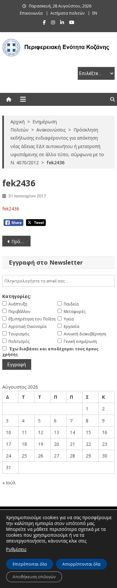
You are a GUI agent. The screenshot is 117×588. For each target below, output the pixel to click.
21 (72, 444)
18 (24, 444)
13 (56, 432)
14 (72, 432)
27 (56, 456)
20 (56, 444)
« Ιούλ (9, 483)
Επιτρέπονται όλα (30, 564)
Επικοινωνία (31, 13)
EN (94, 13)
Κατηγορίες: (16, 296)
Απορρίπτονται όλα (81, 564)
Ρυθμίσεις (16, 549)
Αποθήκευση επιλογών (34, 577)
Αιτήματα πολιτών (67, 13)
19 (40, 444)
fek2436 (10, 209)
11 (24, 432)
